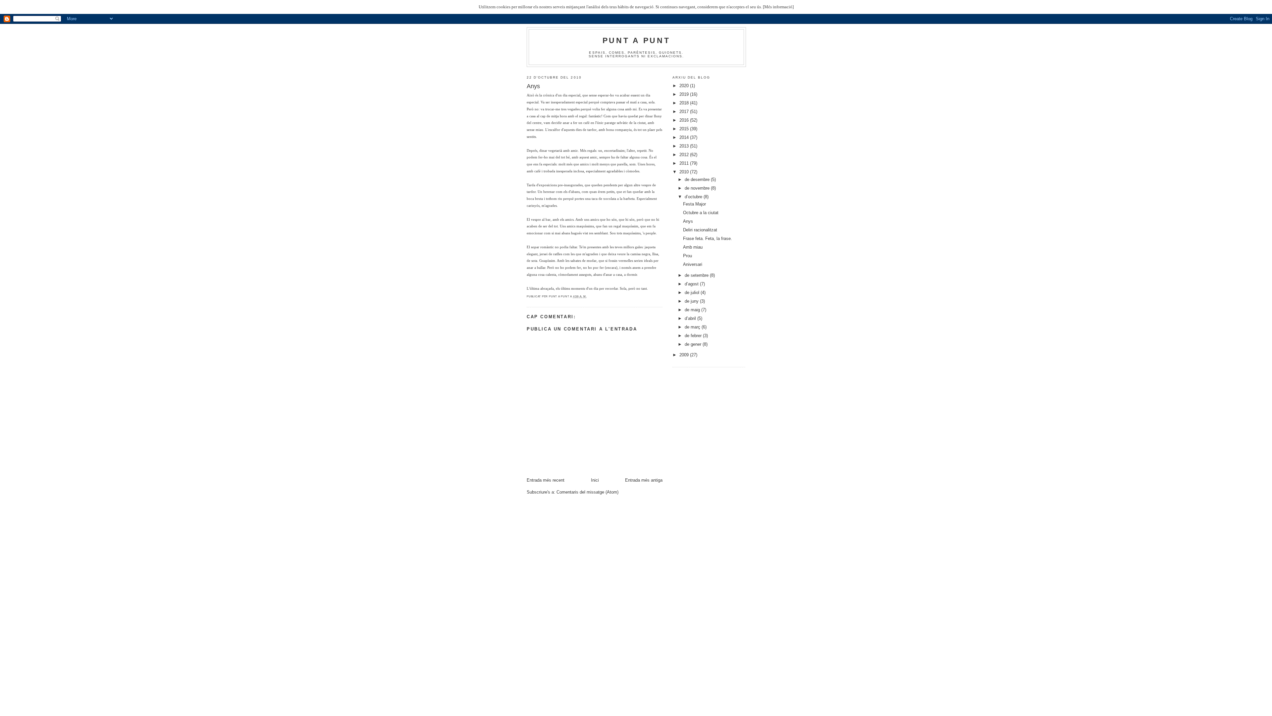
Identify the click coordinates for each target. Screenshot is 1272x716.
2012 (684, 154)
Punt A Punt (636, 40)
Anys (688, 221)
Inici (595, 480)
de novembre (698, 188)
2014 (684, 137)
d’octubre (694, 196)
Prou (687, 255)
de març (693, 327)
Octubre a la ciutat (700, 212)
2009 (684, 354)
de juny (692, 301)
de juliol (693, 292)
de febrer (694, 335)
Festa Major (694, 204)
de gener (694, 344)
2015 (684, 128)
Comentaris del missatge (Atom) (587, 492)
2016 (684, 120)
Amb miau (693, 247)
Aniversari (692, 264)
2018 (684, 102)
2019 (684, 94)
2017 (684, 111)
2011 (684, 163)
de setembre (697, 275)
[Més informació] (778, 6)
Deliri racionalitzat (700, 229)
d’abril (691, 318)
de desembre (698, 179)
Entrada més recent (545, 480)
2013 (684, 146)
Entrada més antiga (643, 480)
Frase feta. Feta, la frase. (707, 238)
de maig (693, 309)
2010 (684, 171)
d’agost (692, 283)
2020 (684, 85)
